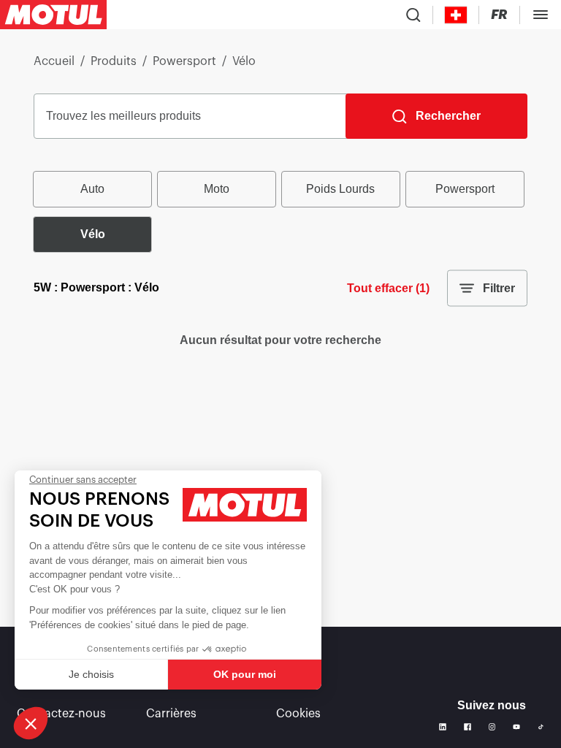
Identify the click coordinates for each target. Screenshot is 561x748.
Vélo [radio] (92, 234)
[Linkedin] (442, 726)
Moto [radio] (216, 189)
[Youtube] (516, 726)
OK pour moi (244, 674)
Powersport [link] (184, 61)
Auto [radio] (92, 189)
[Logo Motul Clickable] (53, 14)
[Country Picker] (456, 15)
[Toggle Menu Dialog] (540, 14)
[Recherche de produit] (413, 14)
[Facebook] (467, 726)
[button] (30, 723)
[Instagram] (492, 726)
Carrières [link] (171, 714)
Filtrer (499, 288)
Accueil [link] (54, 61)
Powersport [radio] (465, 189)
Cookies (298, 714)
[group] (280, 212)
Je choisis (91, 674)
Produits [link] (114, 61)
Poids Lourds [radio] (340, 189)
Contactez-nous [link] (61, 714)
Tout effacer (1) (388, 288)
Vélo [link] (244, 61)
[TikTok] (541, 727)
